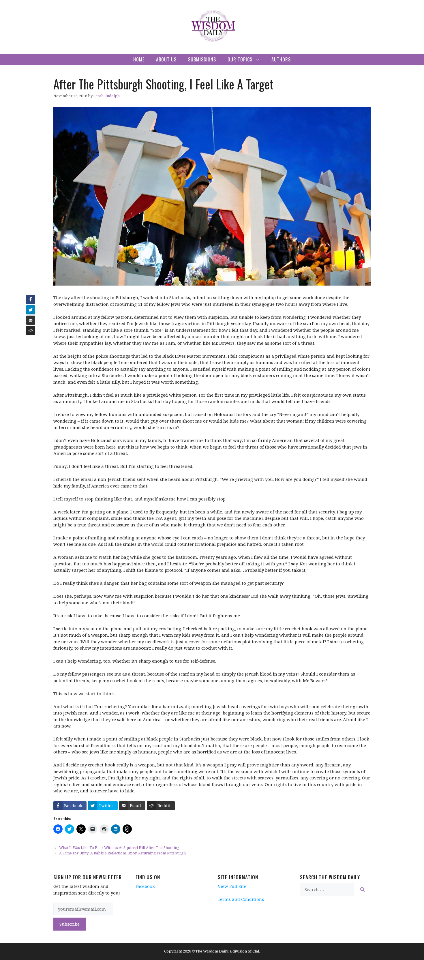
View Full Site (232, 886)
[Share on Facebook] (30, 299)
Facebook (145, 886)
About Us (166, 59)
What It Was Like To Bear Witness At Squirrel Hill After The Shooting (119, 847)
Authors (281, 59)
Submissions (202, 59)
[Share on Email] (30, 320)
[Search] (362, 889)
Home (139, 59)
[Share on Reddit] (30, 330)
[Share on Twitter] (30, 309)
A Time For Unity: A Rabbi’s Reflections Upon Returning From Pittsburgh (122, 853)
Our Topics (240, 59)
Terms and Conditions (241, 899)
